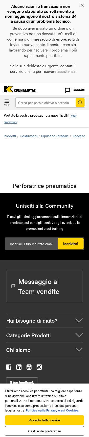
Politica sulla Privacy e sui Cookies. (52, 410)
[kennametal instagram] (39, 368)
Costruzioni (28, 135)
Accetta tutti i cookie (44, 420)
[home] (18, 90)
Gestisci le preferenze (44, 431)
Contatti (78, 89)
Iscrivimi (70, 243)
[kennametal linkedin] (19, 368)
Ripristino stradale (54, 135)
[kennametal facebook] (8, 368)
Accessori (79, 135)
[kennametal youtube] (29, 368)
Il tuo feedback (22, 382)
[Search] (80, 102)
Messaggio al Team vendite (38, 286)
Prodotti (10, 135)
